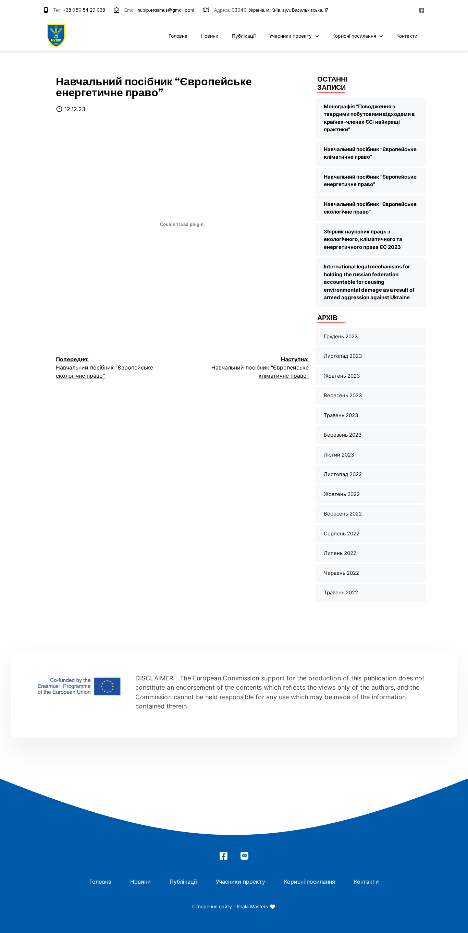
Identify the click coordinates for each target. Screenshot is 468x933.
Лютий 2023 (339, 454)
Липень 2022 (340, 553)
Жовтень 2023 (342, 376)
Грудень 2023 (341, 336)
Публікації (244, 36)
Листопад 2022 (343, 474)
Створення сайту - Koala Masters (230, 906)
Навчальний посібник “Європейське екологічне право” (370, 208)
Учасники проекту (290, 36)
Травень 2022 (341, 592)
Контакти (406, 36)
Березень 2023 (343, 435)
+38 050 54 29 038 (84, 10)
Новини (209, 36)
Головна (178, 36)
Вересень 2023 (343, 395)
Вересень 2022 (343, 513)
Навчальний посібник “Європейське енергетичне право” (370, 180)
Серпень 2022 (341, 533)
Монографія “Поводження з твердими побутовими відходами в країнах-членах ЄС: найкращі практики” (369, 118)
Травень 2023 (341, 415)
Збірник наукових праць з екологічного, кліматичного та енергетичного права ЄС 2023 (363, 239)
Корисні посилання (354, 36)
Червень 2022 (341, 573)
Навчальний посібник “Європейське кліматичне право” (370, 153)
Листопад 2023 (343, 356)
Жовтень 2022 (342, 494)
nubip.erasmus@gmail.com (166, 10)
